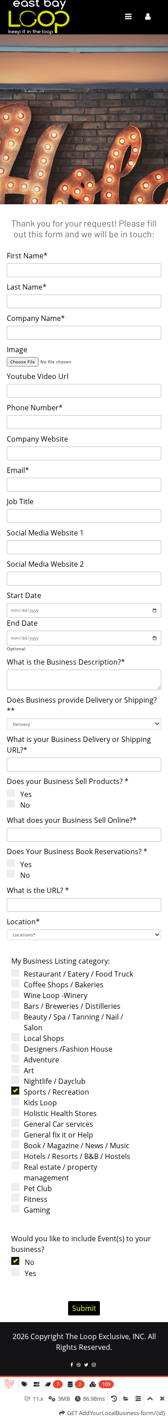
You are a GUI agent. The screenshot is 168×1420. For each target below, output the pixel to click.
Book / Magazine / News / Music (76, 1145)
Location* (23, 922)
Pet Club (38, 1188)
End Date (22, 623)
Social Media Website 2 (45, 564)
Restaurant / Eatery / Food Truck (78, 974)
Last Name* (27, 287)
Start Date (24, 595)
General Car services (58, 1124)
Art (29, 1070)
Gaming (37, 1210)
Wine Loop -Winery (55, 995)
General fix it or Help (58, 1135)
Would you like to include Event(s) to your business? (81, 1244)
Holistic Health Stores (60, 1113)
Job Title (20, 501)
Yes (26, 794)
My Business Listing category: (60, 961)
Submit (84, 1308)
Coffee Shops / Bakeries (63, 985)
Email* (18, 470)
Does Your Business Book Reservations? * (77, 851)
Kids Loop (40, 1103)
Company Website (37, 439)
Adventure (41, 1060)
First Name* (27, 256)
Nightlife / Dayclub (55, 1081)
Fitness (35, 1199)
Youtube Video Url (38, 376)
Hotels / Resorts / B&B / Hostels (77, 1156)
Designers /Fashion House (68, 1049)
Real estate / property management (60, 1172)
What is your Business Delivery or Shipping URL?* (79, 744)
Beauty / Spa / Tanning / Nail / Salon (73, 1022)
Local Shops (44, 1038)
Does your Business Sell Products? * (68, 781)
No (25, 805)
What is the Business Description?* (66, 662)
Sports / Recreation (56, 1092)
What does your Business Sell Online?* (72, 820)
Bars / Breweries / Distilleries (72, 1006)
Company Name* (36, 318)
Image (17, 349)
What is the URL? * (38, 890)
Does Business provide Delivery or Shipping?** (82, 705)
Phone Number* (35, 408)
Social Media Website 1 (45, 533)
